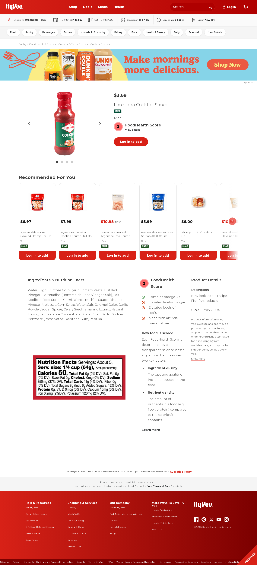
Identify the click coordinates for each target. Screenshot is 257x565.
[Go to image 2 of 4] (62, 162)
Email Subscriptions (36, 514)
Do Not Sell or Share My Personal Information (49, 561)
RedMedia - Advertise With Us (125, 514)
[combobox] (192, 7)
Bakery (118, 32)
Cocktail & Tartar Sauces (73, 44)
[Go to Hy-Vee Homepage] (14, 7)
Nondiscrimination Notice (227, 561)
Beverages (48, 32)
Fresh (13, 32)
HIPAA (109, 561)
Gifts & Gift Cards (77, 533)
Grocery (72, 507)
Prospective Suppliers (186, 561)
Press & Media (33, 533)
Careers (114, 520)
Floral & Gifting (76, 520)
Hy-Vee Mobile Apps (162, 523)
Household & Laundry (93, 32)
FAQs (113, 533)
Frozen (68, 32)
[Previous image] (29, 123)
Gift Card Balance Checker (40, 526)
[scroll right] (232, 221)
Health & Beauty (156, 32)
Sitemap (4, 561)
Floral (135, 32)
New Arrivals (215, 32)
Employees (165, 561)
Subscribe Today (181, 471)
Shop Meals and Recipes (164, 516)
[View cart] (245, 7)
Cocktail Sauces (100, 44)
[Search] (210, 7)
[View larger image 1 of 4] (64, 123)
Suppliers (206, 561)
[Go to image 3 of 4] (67, 162)
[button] (132, 130)
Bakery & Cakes (76, 526)
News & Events (117, 526)
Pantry (29, 32)
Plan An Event (75, 546)
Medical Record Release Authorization (136, 561)
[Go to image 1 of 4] (57, 162)
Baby (177, 32)
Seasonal (194, 32)
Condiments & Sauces (42, 44)
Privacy (16, 561)
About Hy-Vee (117, 507)
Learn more (151, 430)
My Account (32, 520)
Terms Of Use (95, 561)
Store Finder (32, 539)
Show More (198, 358)
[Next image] (100, 123)
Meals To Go (74, 514)
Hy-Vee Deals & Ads (162, 510)
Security (81, 561)
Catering (72, 539)
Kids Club (157, 529)
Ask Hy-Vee (32, 507)
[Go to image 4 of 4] (71, 162)
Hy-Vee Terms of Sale (156, 486)
